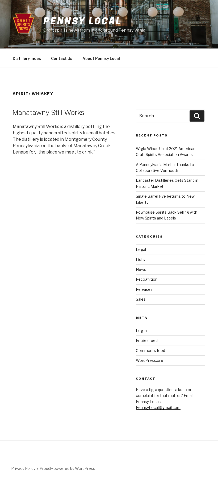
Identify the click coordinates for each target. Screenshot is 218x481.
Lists (140, 259)
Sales (141, 299)
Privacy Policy (23, 468)
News (141, 269)
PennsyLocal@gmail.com (158, 407)
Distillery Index (27, 58)
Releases (144, 289)
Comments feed (150, 350)
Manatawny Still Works (48, 112)
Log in (141, 330)
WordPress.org (149, 360)
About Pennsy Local (101, 58)
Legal (141, 249)
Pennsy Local (82, 21)
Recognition (146, 279)
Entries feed (147, 340)
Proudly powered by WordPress (67, 468)
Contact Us (61, 58)
